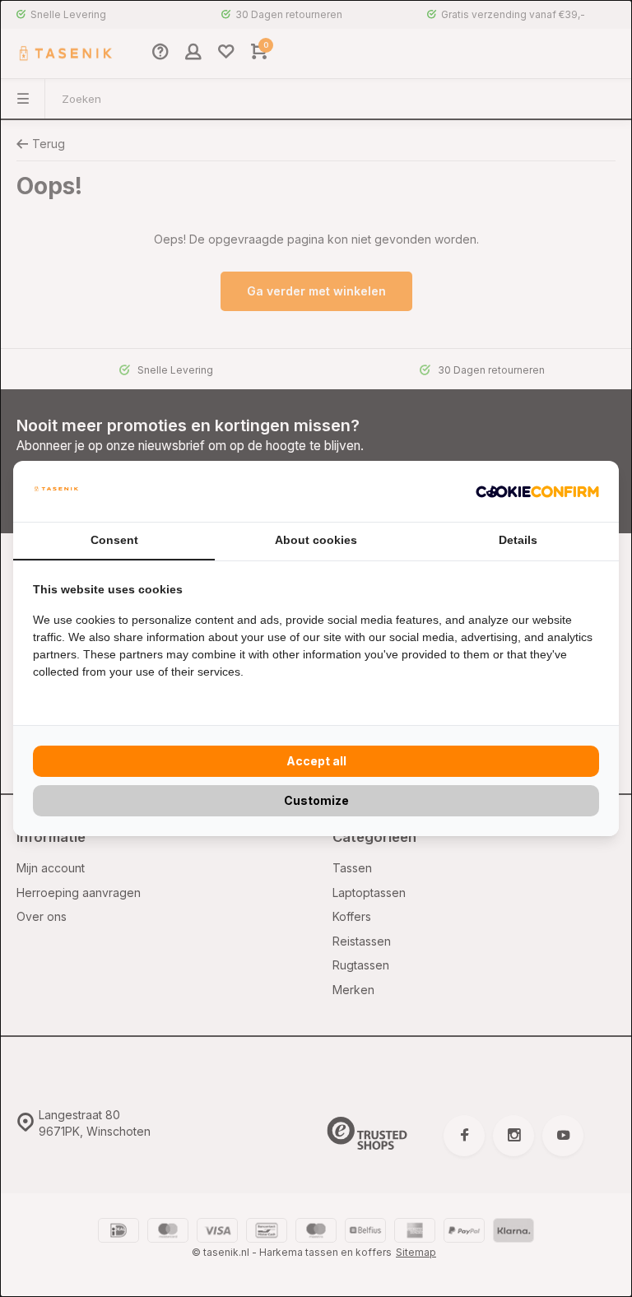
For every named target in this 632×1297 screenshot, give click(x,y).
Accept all (316, 761)
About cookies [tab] (316, 539)
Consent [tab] (114, 539)
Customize (316, 800)
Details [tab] (518, 539)
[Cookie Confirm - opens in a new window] (537, 491)
